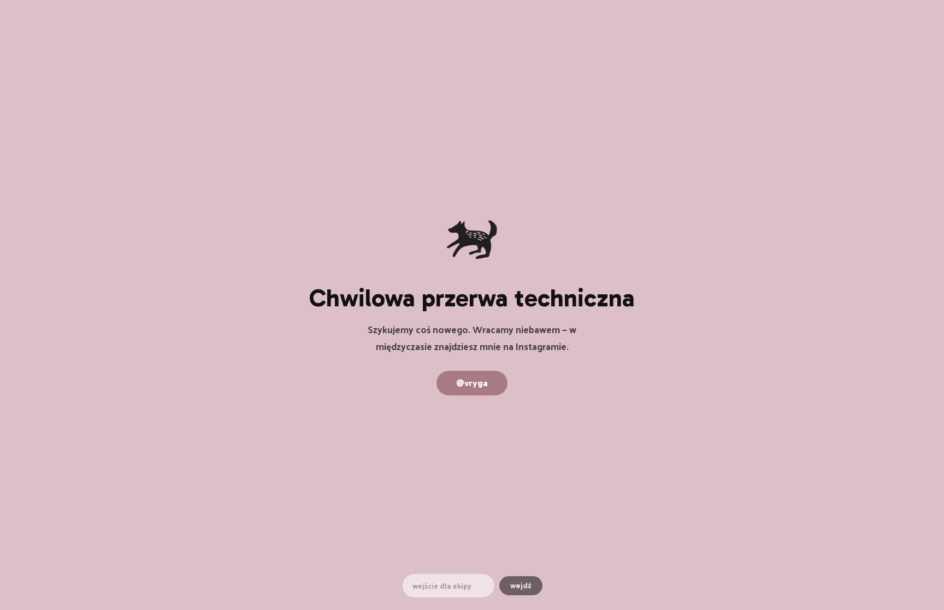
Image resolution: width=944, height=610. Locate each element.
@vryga (472, 383)
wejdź (521, 585)
